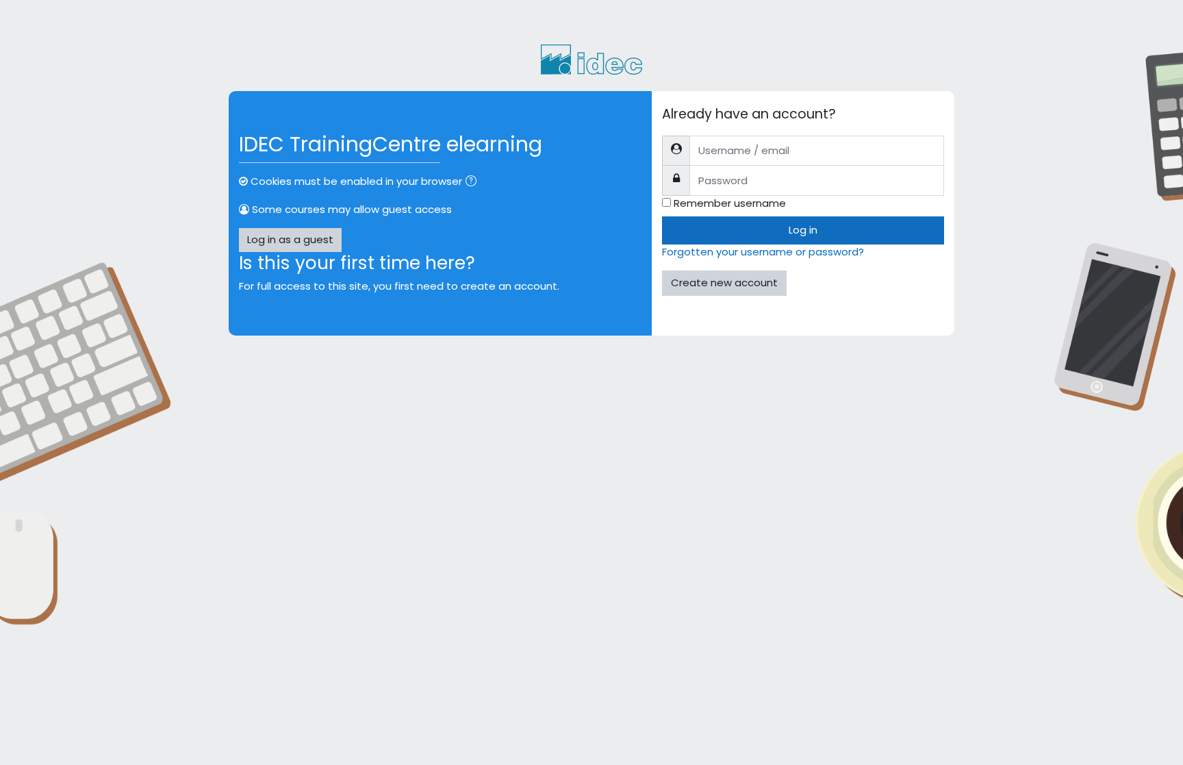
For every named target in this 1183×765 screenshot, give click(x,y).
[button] (474, 182)
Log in (803, 230)
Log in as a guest (290, 239)
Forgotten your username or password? (763, 251)
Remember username (730, 203)
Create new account (724, 282)
